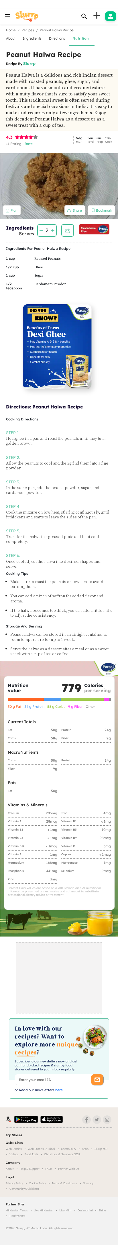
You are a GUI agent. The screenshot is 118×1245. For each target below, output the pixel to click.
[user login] (110, 16)
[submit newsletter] (97, 1079)
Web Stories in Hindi (41, 1149)
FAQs (48, 1169)
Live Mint (65, 1210)
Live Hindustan (44, 1210)
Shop (85, 1149)
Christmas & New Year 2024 (62, 1154)
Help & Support (30, 1169)
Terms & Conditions (64, 1183)
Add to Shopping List (67, 230)
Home (11, 30)
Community (68, 1149)
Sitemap (88, 1183)
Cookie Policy (37, 1183)
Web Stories (14, 1149)
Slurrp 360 (101, 1149)
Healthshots (17, 1216)
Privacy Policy (14, 1183)
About (10, 1169)
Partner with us (68, 1169)
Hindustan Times (17, 1210)
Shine (102, 1210)
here (58, 1090)
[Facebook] (86, 1119)
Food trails (31, 1154)
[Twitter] (97, 1119)
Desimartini (85, 1210)
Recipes (27, 30)
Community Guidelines (24, 1189)
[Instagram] (107, 1119)
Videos (13, 1154)
